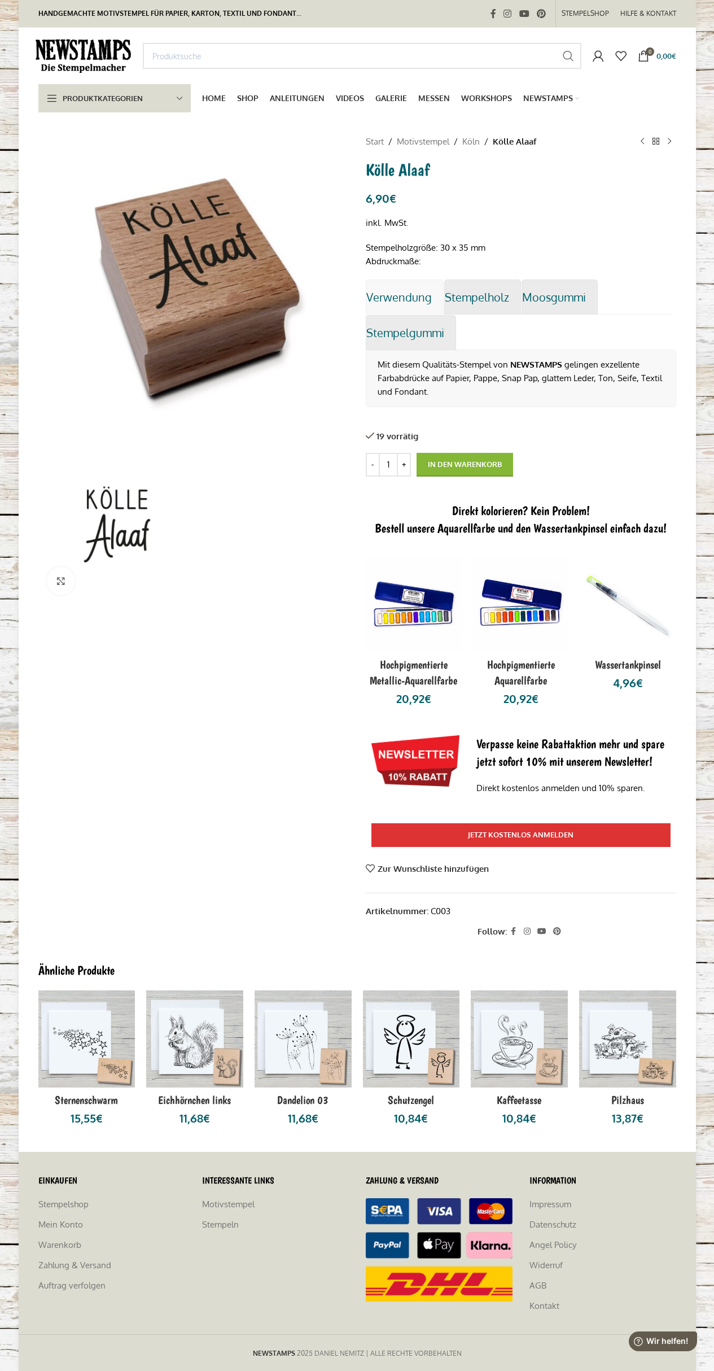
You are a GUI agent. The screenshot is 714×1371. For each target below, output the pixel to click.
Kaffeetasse (519, 1100)
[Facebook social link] (493, 13)
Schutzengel (411, 1100)
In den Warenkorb (465, 464)
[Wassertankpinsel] (628, 604)
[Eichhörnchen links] (194, 1039)
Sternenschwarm (86, 1100)
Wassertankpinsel (628, 664)
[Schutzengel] (411, 1039)
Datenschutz (552, 1224)
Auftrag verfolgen (72, 1285)
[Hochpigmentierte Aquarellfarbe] (521, 604)
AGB (537, 1285)
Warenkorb (59, 1244)
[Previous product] (642, 142)
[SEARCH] (568, 56)
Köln (471, 141)
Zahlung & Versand (74, 1265)
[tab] (405, 297)
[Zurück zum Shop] (656, 142)
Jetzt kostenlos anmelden (520, 834)
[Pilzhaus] (627, 1039)
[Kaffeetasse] (519, 1039)
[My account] (598, 56)
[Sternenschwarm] (86, 1039)
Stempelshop (63, 1204)
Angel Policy (552, 1244)
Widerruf (546, 1265)
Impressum (550, 1204)
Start (375, 141)
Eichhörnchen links (194, 1100)
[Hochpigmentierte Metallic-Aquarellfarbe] (414, 604)
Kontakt (544, 1305)
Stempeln (220, 1224)
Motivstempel (423, 141)
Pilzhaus (627, 1100)
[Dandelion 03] (303, 1039)
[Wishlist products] (621, 56)
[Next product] (669, 142)
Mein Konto (60, 1224)
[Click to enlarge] (61, 581)
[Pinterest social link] (541, 13)
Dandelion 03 (302, 1100)
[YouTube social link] (524, 13)
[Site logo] (85, 55)
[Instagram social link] (507, 13)
